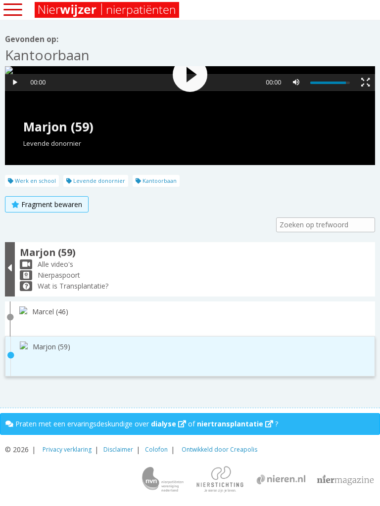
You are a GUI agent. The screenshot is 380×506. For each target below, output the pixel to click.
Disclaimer (118, 449)
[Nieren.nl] (281, 480)
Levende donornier (98, 180)
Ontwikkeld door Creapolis (219, 449)
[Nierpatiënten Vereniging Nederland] (163, 480)
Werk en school (34, 180)
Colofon (156, 449)
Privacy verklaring (67, 449)
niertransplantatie (231, 423)
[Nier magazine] (345, 480)
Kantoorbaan (159, 180)
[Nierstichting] (219, 480)
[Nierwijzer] (108, 10)
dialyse (164, 423)
